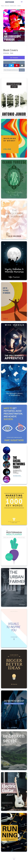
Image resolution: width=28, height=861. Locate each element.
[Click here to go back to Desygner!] (9, 3)
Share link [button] (22, 70)
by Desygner (6, 53)
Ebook (19, 5)
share (14, 62)
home (2, 5)
